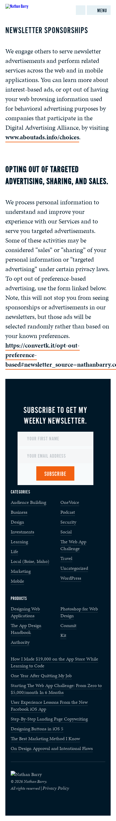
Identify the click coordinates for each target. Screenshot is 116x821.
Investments (22, 531)
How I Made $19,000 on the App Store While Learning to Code (54, 662)
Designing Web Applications (25, 612)
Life (14, 551)
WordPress (70, 578)
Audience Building (28, 502)
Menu (102, 11)
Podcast (67, 512)
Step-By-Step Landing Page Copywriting (49, 718)
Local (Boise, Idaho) (30, 561)
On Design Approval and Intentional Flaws (52, 748)
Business (19, 512)
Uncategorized (74, 568)
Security (68, 521)
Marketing (21, 571)
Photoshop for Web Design (79, 612)
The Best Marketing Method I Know (45, 738)
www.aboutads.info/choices (42, 137)
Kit (63, 635)
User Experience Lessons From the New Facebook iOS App (49, 705)
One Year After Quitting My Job (41, 675)
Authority (20, 642)
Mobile (17, 581)
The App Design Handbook (26, 629)
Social (66, 531)
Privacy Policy (56, 788)
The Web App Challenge (73, 545)
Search (80, 10)
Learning (19, 541)
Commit (68, 625)
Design (17, 521)
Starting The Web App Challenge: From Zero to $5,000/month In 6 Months (56, 689)
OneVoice (69, 502)
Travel (66, 558)
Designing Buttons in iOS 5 (37, 728)
